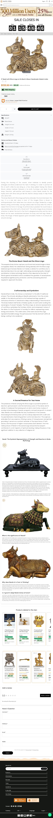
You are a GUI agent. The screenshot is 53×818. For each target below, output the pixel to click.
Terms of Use (28, 749)
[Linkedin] (19, 806)
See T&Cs (29, 161)
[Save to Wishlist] (3, 81)
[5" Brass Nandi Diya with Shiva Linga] (24, 628)
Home (2, 33)
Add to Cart (35, 109)
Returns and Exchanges (12, 146)
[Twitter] (13, 806)
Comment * (5, 712)
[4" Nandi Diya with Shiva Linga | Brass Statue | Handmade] (9, 628)
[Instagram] (17, 806)
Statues (5, 33)
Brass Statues (10, 33)
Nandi (17, 33)
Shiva (14, 33)
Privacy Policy (35, 749)
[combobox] (26, 5)
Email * (4, 732)
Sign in (43, 1)
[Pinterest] (15, 806)
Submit (7, 753)
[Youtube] (21, 806)
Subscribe (44, 768)
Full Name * (5, 723)
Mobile (4, 741)
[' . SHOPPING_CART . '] (49, 1)
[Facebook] (11, 806)
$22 (5, 96)
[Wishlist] (47, 1)
